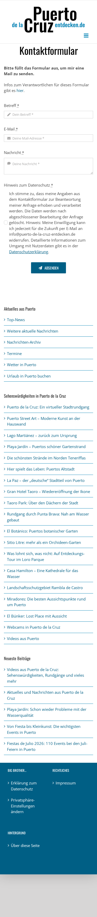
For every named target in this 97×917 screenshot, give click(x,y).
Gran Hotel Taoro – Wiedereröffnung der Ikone (48, 491)
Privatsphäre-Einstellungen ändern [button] (23, 805)
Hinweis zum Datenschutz (28, 185)
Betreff (11, 105)
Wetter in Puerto (21, 364)
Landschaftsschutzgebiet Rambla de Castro (45, 587)
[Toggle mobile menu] (86, 35)
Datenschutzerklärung (28, 251)
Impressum (66, 782)
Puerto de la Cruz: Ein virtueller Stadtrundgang (48, 407)
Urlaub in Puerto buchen (29, 376)
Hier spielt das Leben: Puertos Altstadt (40, 469)
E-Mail (11, 129)
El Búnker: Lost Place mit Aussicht (37, 616)
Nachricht (14, 152)
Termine (14, 353)
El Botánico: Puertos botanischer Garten (42, 531)
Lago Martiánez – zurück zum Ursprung (42, 435)
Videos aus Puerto (23, 638)
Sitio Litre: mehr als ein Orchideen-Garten (44, 542)
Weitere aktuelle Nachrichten (32, 331)
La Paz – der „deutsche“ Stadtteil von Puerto (46, 480)
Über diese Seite (25, 845)
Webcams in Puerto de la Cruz (33, 627)
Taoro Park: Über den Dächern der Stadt (42, 502)
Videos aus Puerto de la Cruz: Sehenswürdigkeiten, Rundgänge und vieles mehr (45, 675)
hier (20, 90)
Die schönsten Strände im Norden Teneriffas (46, 457)
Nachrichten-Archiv (24, 342)
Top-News (16, 319)
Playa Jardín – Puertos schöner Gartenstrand (46, 446)
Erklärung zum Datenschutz (24, 785)
